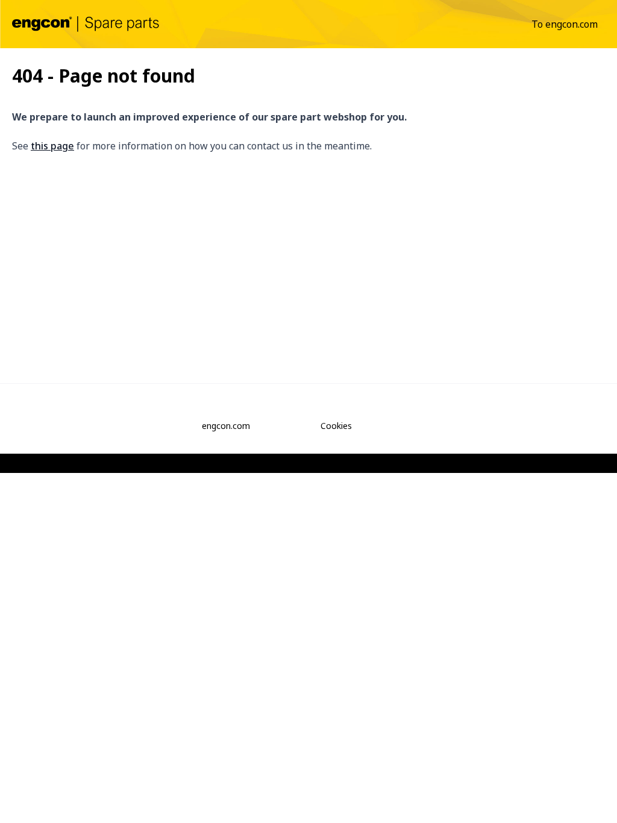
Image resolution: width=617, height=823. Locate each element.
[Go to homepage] (85, 23)
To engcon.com (564, 24)
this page (52, 145)
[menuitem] (564, 24)
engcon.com (226, 425)
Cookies (336, 425)
